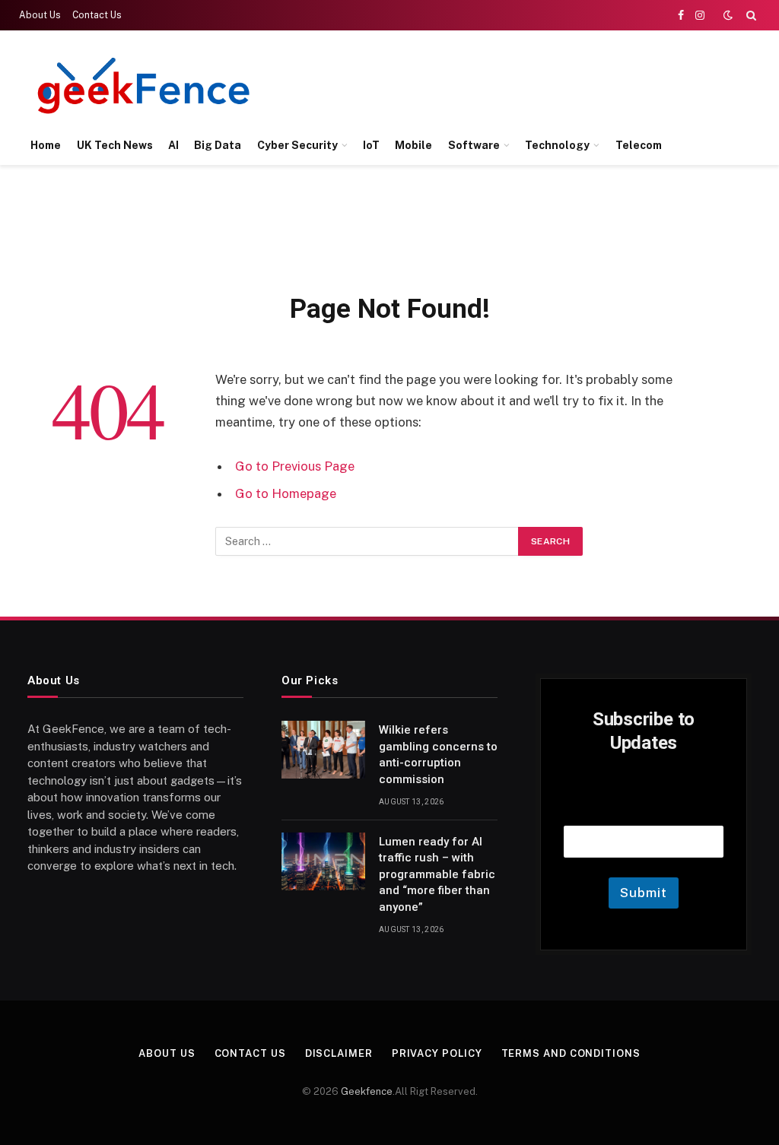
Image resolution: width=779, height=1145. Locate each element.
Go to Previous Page (295, 466)
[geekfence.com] (144, 85)
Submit (643, 892)
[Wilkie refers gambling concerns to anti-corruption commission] (323, 750)
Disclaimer (339, 1053)
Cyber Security (297, 145)
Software (474, 145)
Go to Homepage (285, 493)
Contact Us (97, 15)
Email (644, 806)
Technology (557, 145)
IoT (371, 145)
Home (45, 145)
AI (173, 145)
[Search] (749, 15)
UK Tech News (115, 145)
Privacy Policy (437, 1053)
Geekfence (367, 1091)
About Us (40, 15)
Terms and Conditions (571, 1053)
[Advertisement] (479, 83)
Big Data (217, 145)
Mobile (413, 145)
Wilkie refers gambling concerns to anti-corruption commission (438, 754)
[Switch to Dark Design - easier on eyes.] (728, 15)
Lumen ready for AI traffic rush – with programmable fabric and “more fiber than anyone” (437, 874)
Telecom (638, 145)
